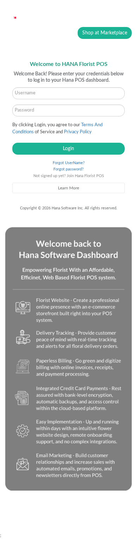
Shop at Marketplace (104, 33)
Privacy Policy (78, 132)
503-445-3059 (48, 511)
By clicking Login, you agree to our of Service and (57, 128)
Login (68, 148)
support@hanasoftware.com (42, 518)
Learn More (68, 188)
